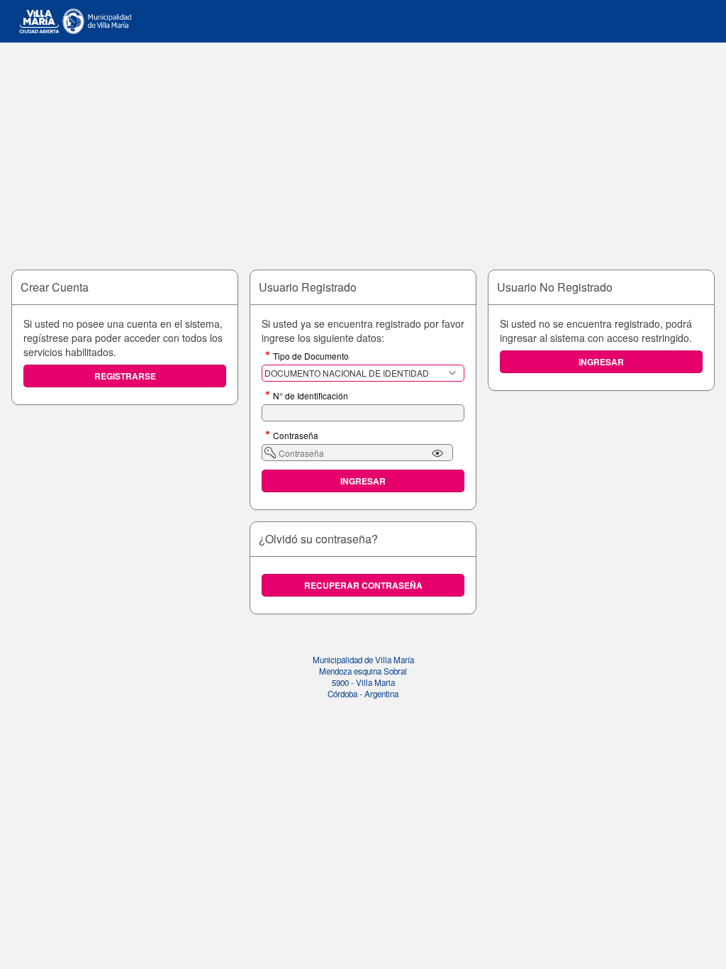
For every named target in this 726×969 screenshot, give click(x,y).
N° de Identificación (310, 396)
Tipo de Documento (311, 357)
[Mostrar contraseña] (437, 453)
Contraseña (295, 436)
